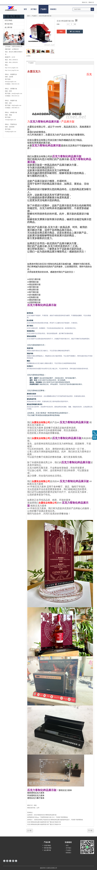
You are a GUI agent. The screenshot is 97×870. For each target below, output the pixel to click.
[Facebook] (4, 861)
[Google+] (7, 861)
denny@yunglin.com (10, 81)
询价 (61, 31)
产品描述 (31, 63)
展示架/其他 (9, 24)
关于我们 (34, 9)
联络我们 (53, 9)
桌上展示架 (8, 27)
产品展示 (43, 9)
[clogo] (11, 8)
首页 (25, 9)
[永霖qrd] (87, 847)
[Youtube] (16, 861)
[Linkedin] (10, 861)
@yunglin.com (18, 93)
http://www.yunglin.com (11, 67)
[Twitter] (13, 861)
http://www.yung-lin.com (12, 70)
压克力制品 (8, 20)
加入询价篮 (76, 31)
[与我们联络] (13, 37)
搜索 (92, 9)
